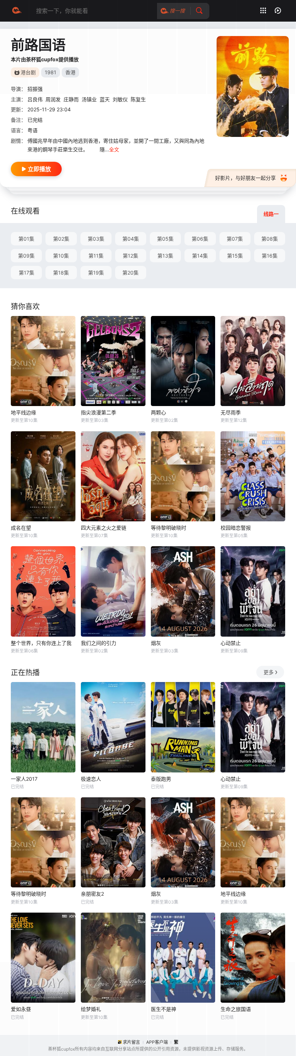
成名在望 (21, 528)
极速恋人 (91, 779)
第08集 (269, 239)
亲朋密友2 (92, 894)
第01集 (26, 239)
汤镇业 (89, 99)
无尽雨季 (231, 412)
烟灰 (156, 643)
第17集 (26, 272)
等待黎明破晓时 (168, 528)
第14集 (200, 256)
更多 (269, 672)
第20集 (130, 272)
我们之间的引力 (98, 643)
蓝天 (105, 99)
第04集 (130, 239)
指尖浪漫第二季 (98, 412)
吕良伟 (35, 99)
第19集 (96, 272)
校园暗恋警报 (236, 528)
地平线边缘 (23, 412)
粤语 (32, 130)
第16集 (270, 256)
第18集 (61, 272)
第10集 (61, 256)
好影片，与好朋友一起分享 (245, 178)
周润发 (53, 99)
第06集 (200, 239)
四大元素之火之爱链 (103, 528)
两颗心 (158, 412)
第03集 (96, 239)
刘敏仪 (120, 99)
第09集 (26, 256)
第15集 (235, 256)
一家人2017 (24, 779)
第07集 (235, 239)
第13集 (165, 256)
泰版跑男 (161, 779)
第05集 (165, 239)
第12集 (130, 256)
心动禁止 (231, 643)
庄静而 (71, 99)
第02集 (61, 239)
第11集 (96, 256)
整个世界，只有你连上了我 (41, 643)
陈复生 (138, 99)
